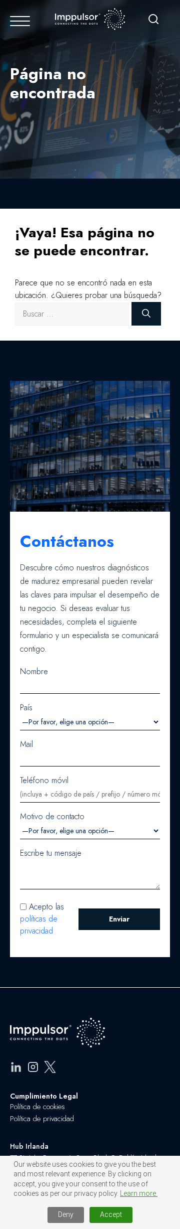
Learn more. (139, 1193)
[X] (50, 1069)
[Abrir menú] (20, 21)
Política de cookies (37, 1106)
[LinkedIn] (16, 1069)
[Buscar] (153, 21)
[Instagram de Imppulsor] (33, 1069)
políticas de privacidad (39, 925)
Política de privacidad (42, 1118)
